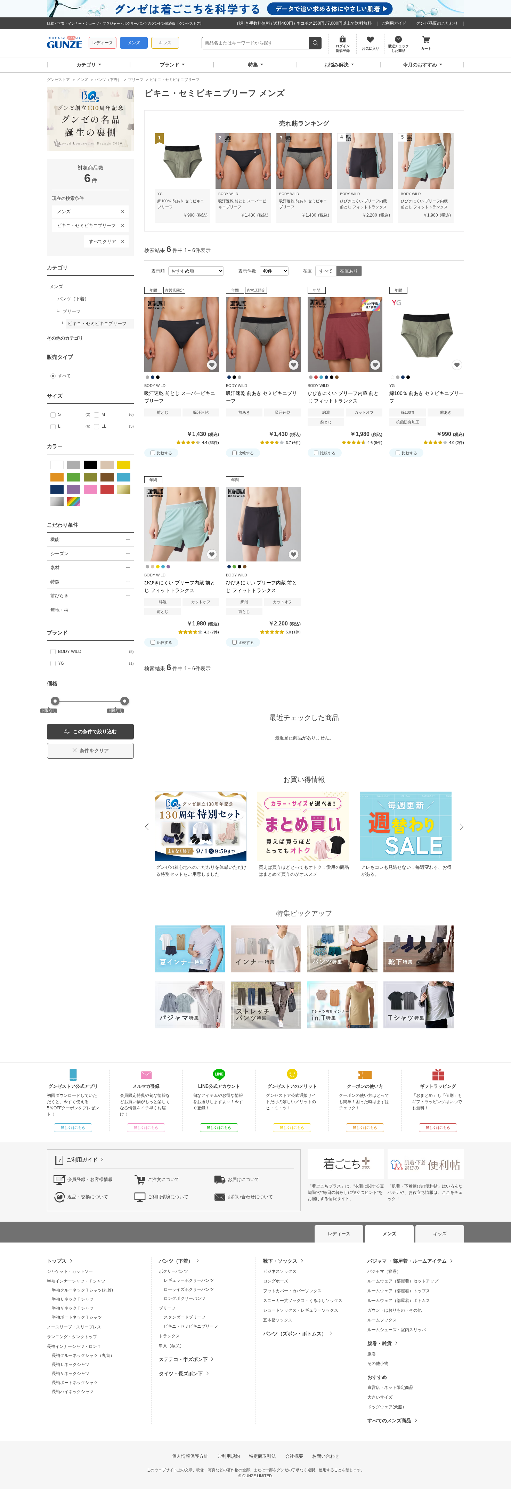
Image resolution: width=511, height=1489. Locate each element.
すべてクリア (102, 241)
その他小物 (377, 1363)
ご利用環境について (168, 1196)
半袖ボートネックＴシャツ (77, 1317)
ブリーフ (167, 1308)
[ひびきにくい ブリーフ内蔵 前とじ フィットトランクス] (345, 334)
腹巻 (371, 1353)
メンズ (134, 42)
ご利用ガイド (393, 23)
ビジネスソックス (280, 1271)
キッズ (165, 42)
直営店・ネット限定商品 (390, 1387)
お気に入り (211, 364)
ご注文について (163, 1179)
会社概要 (294, 1456)
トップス (56, 1261)
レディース (102, 42)
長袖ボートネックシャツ (75, 1382)
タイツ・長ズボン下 (181, 1373)
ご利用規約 (228, 1456)
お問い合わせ (325, 1456)
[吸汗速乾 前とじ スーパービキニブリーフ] (181, 334)
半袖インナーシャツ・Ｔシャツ (76, 1281)
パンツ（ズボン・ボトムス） (294, 1333)
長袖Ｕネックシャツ (70, 1364)
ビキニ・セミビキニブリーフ (84, 224)
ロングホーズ (275, 1281)
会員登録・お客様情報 (90, 1179)
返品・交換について (87, 1196)
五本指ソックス (277, 1320)
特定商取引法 (262, 1456)
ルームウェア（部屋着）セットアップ (402, 1281)
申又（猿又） (171, 1345)
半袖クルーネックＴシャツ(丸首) (82, 1290)
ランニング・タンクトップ (72, 1336)
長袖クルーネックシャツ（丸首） (83, 1355)
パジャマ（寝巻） (384, 1271)
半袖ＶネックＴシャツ (73, 1308)
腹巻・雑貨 (379, 1343)
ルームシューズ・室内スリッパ (396, 1329)
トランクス (169, 1336)
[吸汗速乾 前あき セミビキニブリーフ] (263, 334)
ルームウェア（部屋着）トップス (398, 1290)
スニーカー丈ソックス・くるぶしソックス (302, 1300)
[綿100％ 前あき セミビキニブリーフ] (426, 334)
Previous (146, 827)
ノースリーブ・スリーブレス (74, 1327)
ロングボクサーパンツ (184, 1298)
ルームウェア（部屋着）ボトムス (398, 1300)
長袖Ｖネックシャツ (70, 1373)
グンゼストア (64, 43)
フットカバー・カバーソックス (292, 1290)
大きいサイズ (379, 1397)
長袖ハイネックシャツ (73, 1391)
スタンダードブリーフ (184, 1317)
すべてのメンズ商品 (389, 1420)
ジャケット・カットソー (70, 1271)
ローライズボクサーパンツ (189, 1289)
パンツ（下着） (176, 1261)
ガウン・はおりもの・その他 (394, 1310)
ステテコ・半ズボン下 (183, 1359)
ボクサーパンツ (173, 1271)
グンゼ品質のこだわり (437, 23)
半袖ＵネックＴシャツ (73, 1299)
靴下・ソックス (280, 1261)
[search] (315, 43)
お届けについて (243, 1179)
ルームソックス (382, 1320)
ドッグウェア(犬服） (386, 1407)
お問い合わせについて (250, 1196)
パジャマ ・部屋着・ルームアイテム (407, 1261)
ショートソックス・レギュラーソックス (300, 1310)
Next (462, 827)
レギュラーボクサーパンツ (189, 1280)
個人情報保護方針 (190, 1456)
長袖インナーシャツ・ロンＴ (74, 1346)
